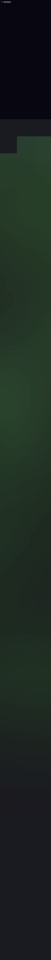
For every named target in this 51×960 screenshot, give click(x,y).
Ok (25, 492)
